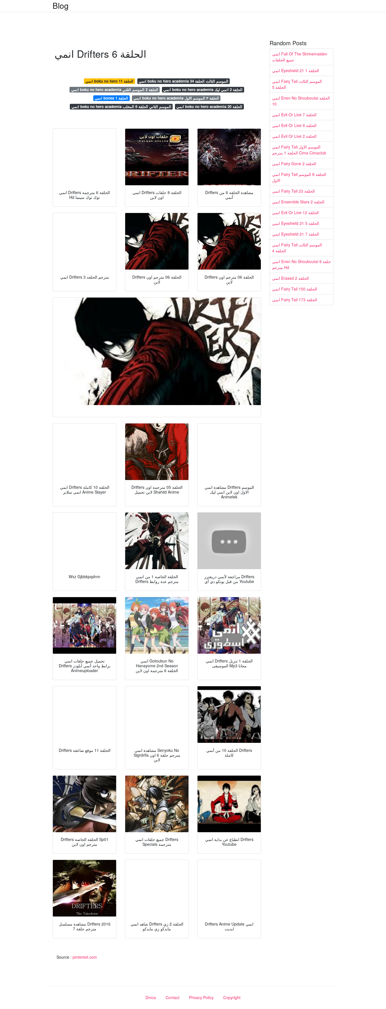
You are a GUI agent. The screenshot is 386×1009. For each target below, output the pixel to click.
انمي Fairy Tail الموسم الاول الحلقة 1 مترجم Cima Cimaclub (299, 150)
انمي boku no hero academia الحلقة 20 (209, 106)
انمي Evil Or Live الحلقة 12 (295, 212)
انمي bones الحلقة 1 (111, 98)
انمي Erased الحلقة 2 (290, 278)
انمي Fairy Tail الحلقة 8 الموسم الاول (299, 177)
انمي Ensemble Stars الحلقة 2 (298, 202)
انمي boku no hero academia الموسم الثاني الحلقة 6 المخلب (121, 106)
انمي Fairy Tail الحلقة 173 (294, 299)
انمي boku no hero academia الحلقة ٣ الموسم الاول (176, 98)
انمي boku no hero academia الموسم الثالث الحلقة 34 (183, 81)
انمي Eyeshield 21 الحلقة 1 (295, 70)
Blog (61, 5)
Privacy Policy (201, 997)
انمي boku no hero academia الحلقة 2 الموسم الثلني (114, 89)
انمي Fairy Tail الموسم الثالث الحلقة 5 (297, 84)
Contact (172, 997)
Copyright (231, 997)
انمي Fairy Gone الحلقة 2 (294, 163)
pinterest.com (85, 957)
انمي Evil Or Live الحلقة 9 (294, 125)
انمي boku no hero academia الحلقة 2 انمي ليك (202, 89)
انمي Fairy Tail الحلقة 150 (294, 289)
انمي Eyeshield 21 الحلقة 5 (295, 223)
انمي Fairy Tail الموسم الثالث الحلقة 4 (297, 247)
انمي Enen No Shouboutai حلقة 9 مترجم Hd (301, 264)
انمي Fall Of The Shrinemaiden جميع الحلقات (299, 57)
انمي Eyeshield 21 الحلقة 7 (295, 234)
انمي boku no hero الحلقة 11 (109, 81)
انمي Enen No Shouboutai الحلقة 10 (301, 101)
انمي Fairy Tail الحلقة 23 (293, 191)
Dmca (151, 997)
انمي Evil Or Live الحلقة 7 (294, 114)
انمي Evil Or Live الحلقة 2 (294, 136)
